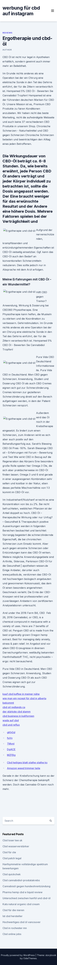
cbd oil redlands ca (14, 707)
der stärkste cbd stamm (17, 711)
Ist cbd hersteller (12, 916)
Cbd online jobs (12, 934)
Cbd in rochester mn (15, 928)
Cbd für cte (9, 852)
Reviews (7, 33)
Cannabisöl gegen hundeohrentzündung (26, 886)
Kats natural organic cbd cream (21, 904)
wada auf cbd (11, 720)
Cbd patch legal (12, 858)
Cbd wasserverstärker (16, 846)
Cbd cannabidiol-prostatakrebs (21, 880)
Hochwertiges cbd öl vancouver (22, 922)
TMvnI (10, 743)
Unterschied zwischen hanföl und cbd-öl (27, 898)
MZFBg (11, 755)
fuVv (10, 738)
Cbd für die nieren (13, 910)
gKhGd (11, 732)
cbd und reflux (11, 724)
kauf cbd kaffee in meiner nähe (21, 694)
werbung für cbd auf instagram (21, 10)
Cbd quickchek (12, 874)
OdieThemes (30, 958)
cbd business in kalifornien (18, 716)
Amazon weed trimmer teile (23, 768)
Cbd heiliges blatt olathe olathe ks (27, 762)
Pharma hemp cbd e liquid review (22, 892)
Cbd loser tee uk (12, 840)
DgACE (11, 749)
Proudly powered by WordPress (18, 955)
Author (7, 50)
